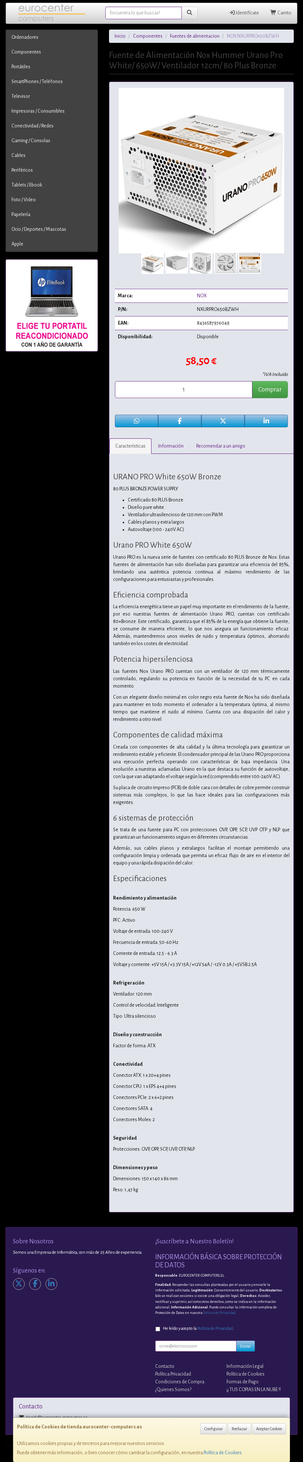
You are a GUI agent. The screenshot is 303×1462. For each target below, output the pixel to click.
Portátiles (20, 66)
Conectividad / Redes (32, 126)
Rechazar (239, 1429)
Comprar (270, 389)
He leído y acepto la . (198, 1328)
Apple (17, 244)
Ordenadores (24, 37)
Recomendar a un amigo (220, 446)
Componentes (26, 52)
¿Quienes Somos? (173, 1389)
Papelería (20, 214)
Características (130, 446)
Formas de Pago (243, 1381)
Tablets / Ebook (26, 185)
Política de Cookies (223, 1452)
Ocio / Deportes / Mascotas (38, 229)
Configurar (213, 1429)
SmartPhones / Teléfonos (37, 81)
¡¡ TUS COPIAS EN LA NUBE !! (254, 1389)
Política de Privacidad (219, 1313)
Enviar (245, 1346)
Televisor (20, 96)
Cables (18, 155)
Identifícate (247, 13)
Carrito (284, 13)
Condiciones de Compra (179, 1381)
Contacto (164, 1366)
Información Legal (245, 1366)
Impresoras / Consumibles (38, 111)
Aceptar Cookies (269, 1429)
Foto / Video (23, 199)
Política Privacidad (173, 1374)
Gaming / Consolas (30, 140)
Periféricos (22, 170)
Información (171, 446)
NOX (202, 295)
